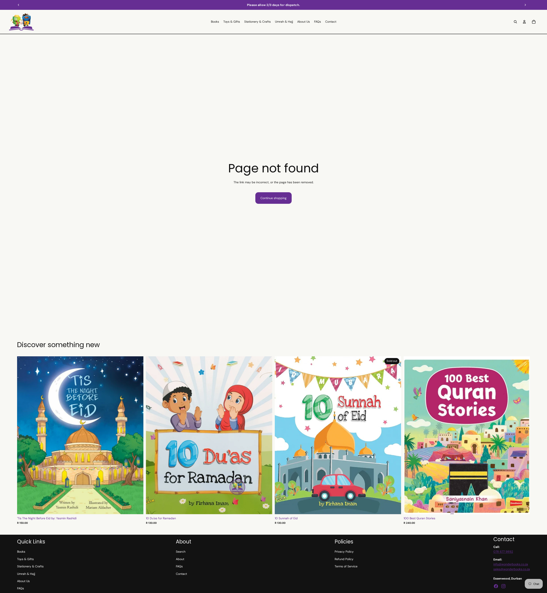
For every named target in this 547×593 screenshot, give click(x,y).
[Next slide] (525, 5)
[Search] (515, 21)
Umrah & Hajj (26, 574)
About (180, 559)
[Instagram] (503, 586)
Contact (181, 574)
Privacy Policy (344, 551)
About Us (23, 581)
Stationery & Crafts (30, 566)
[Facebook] (495, 586)
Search (180, 551)
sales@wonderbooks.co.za (511, 569)
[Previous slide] (18, 5)
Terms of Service (346, 566)
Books (21, 551)
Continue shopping (273, 198)
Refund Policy (344, 559)
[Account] (524, 21)
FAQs (20, 588)
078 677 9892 (503, 551)
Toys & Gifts (25, 559)
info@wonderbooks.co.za (510, 564)
